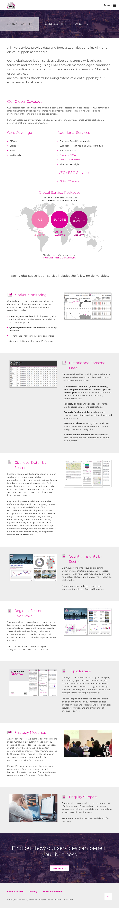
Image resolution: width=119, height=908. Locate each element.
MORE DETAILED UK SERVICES (59, 257)
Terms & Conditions (53, 891)
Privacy (33, 891)
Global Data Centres (70, 159)
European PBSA (68, 155)
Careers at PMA (15, 891)
